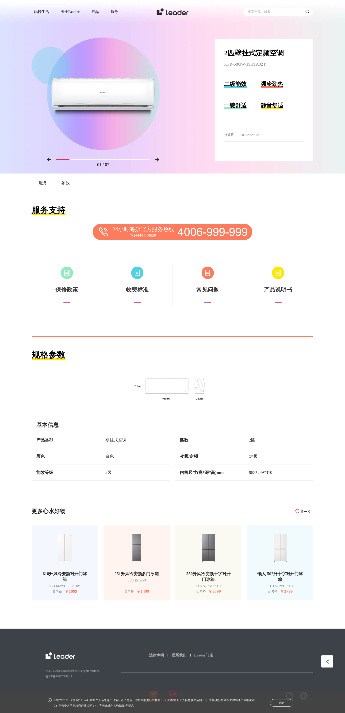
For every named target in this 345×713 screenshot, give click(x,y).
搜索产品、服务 (259, 12)
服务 (114, 12)
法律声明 (156, 655)
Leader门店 (203, 655)
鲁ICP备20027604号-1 (59, 676)
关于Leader (70, 12)
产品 (95, 12)
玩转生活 (41, 12)
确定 (281, 703)
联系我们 (179, 655)
